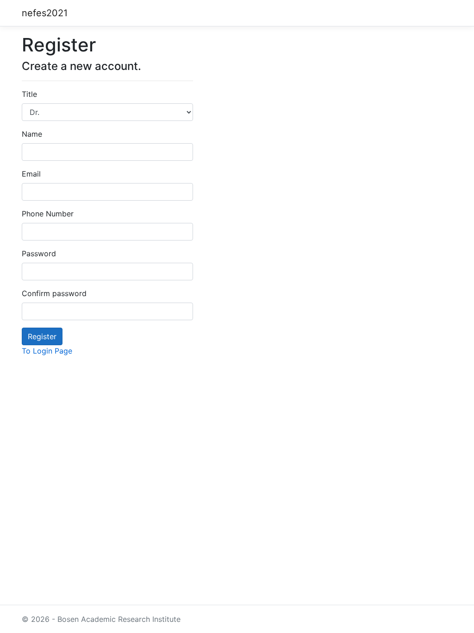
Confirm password (54, 293)
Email (31, 173)
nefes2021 (45, 13)
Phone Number (48, 213)
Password (39, 253)
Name (32, 134)
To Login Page (47, 350)
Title (29, 94)
